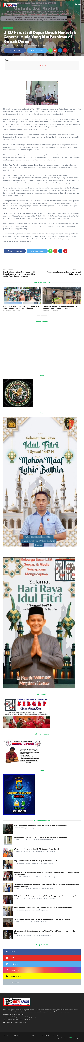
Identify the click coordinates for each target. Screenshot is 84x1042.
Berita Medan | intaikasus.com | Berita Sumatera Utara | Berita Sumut (34, 1036)
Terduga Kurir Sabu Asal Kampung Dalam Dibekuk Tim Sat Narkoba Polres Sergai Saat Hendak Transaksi (46, 885)
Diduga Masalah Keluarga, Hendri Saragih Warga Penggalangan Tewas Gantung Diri (45, 895)
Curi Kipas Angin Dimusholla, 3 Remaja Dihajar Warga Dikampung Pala (40, 825)
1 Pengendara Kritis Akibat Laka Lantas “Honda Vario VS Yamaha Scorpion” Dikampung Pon (47, 932)
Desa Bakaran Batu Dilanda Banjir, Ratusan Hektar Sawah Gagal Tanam (40, 837)
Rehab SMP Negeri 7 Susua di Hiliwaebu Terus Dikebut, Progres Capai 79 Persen (21, 307)
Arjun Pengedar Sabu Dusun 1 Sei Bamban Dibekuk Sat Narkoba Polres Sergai (43, 907)
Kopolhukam (8, 28)
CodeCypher (77, 1038)
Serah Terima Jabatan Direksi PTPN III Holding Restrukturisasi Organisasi (42, 919)
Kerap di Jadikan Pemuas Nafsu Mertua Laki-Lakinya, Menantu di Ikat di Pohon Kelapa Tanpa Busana (46, 873)
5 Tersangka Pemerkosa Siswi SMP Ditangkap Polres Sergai (36, 848)
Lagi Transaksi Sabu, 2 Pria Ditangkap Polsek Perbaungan (36, 860)
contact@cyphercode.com (19, 1022)
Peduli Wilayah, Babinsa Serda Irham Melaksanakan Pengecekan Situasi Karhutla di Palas (61, 308)
